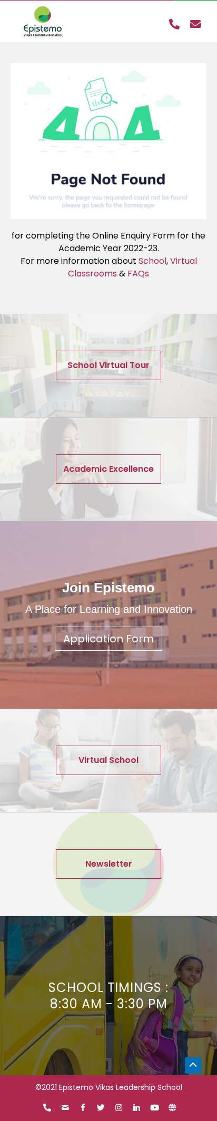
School (152, 261)
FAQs (138, 273)
